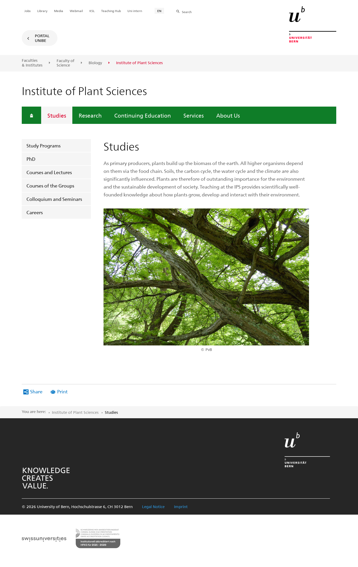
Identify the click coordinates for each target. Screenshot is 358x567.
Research (90, 115)
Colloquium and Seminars (54, 199)
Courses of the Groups (50, 185)
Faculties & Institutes (32, 62)
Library (42, 11)
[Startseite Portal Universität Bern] (312, 24)
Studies (56, 115)
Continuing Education (142, 115)
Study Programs (43, 145)
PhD (30, 159)
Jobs (27, 11)
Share (36, 391)
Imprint (181, 506)
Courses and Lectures (49, 172)
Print (62, 391)
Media (58, 11)
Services (193, 115)
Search (187, 12)
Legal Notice (153, 506)
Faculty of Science (65, 63)
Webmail (76, 11)
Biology (95, 62)
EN (159, 11)
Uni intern (134, 11)
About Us (228, 115)
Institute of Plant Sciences (75, 412)
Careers (34, 212)
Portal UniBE (42, 38)
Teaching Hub (111, 11)
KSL (92, 11)
